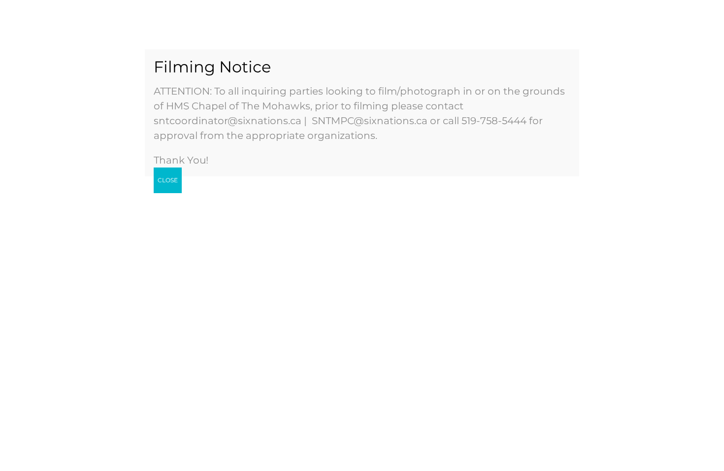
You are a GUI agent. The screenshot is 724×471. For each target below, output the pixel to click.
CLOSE (168, 180)
